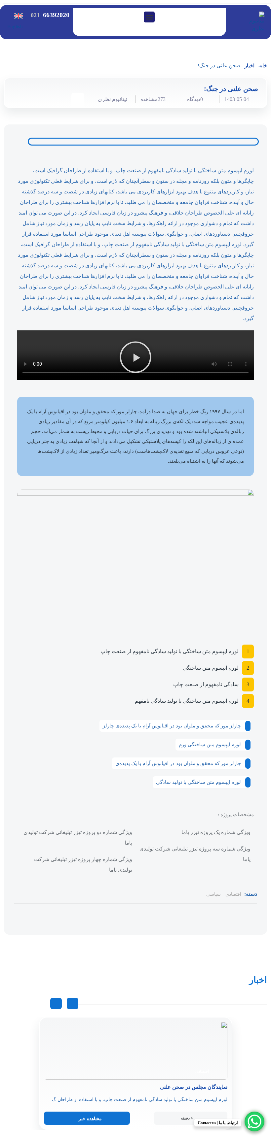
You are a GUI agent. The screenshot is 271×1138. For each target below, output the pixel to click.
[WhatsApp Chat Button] (254, 1121)
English (15, 26)
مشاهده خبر (90, 1118)
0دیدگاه (195, 99)
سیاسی (213, 894)
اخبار (249, 65)
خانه (262, 65)
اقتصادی (233, 894)
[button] (149, 17)
